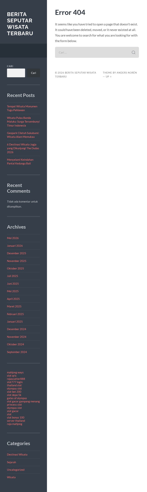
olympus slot (14, 388)
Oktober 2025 (15, 268)
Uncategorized (15, 469)
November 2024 (16, 336)
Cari (10, 66)
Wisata (11, 477)
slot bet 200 (14, 391)
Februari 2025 (15, 314)
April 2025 (13, 298)
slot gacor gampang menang (23, 401)
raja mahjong (14, 423)
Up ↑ (109, 76)
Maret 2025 (14, 306)
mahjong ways (15, 372)
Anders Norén (127, 72)
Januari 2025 (15, 321)
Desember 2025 (16, 253)
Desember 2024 (16, 329)
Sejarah (11, 462)
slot (9, 414)
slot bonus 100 (15, 417)
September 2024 (17, 352)
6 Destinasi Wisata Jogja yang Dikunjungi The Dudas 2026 (23, 148)
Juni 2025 (13, 283)
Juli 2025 (12, 275)
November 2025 (16, 260)
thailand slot (14, 385)
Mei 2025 (13, 291)
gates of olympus (17, 398)
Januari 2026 (15, 245)
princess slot (14, 404)
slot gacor (13, 411)
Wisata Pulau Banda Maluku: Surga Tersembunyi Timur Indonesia (23, 121)
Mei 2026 (13, 238)
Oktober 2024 (15, 344)
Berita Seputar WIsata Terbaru (20, 23)
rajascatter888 (16, 378)
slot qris (11, 375)
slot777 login (15, 382)
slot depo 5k (14, 394)
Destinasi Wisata (17, 454)
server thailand (16, 420)
